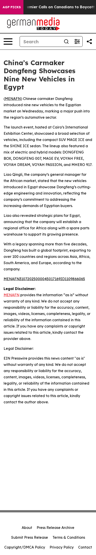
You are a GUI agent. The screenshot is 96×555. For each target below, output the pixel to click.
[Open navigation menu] (8, 41)
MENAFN (13, 98)
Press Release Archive (55, 527)
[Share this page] (89, 41)
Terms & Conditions (68, 537)
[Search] (66, 41)
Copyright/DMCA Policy (24, 547)
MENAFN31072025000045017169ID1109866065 (44, 279)
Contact (85, 547)
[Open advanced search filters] (77, 41)
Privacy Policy (62, 547)
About (27, 527)
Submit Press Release (29, 537)
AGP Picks (12, 7)
